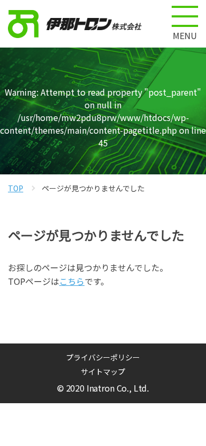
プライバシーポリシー (103, 357)
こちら (72, 281)
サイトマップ (103, 371)
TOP (15, 188)
